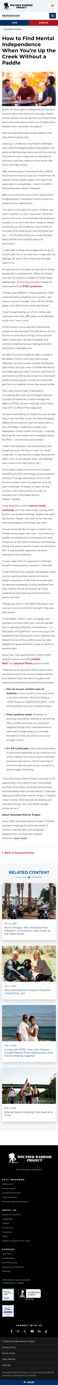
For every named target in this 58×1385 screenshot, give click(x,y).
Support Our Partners (13, 1267)
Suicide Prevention (11, 1193)
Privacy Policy (9, 1347)
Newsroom (7, 1184)
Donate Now (8, 1258)
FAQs (4, 1236)
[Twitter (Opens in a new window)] (25, 1331)
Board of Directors (11, 1214)
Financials (7, 1232)
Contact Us (7, 1227)
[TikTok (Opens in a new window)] (46, 1331)
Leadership (7, 1219)
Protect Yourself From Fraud (16, 1241)
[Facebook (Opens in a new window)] (12, 1331)
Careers (6, 1223)
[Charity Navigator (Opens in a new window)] (8, 1311)
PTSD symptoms (32, 286)
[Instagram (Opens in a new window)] (18, 1331)
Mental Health (9, 1188)
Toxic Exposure (9, 1197)
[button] (52, 5)
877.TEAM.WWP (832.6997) (29, 1169)
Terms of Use (8, 1353)
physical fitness (23, 663)
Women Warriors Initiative (15, 1201)
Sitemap (6, 1365)
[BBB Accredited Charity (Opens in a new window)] (29, 1294)
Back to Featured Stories (19, 852)
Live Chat (6, 1254)
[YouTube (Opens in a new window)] (32, 1331)
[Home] (17, 6)
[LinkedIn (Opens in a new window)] (39, 1331)
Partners (6, 1271)
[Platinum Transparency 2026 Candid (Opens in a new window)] (8, 1295)
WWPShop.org (9, 1262)
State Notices (8, 1359)
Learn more (20, 838)
